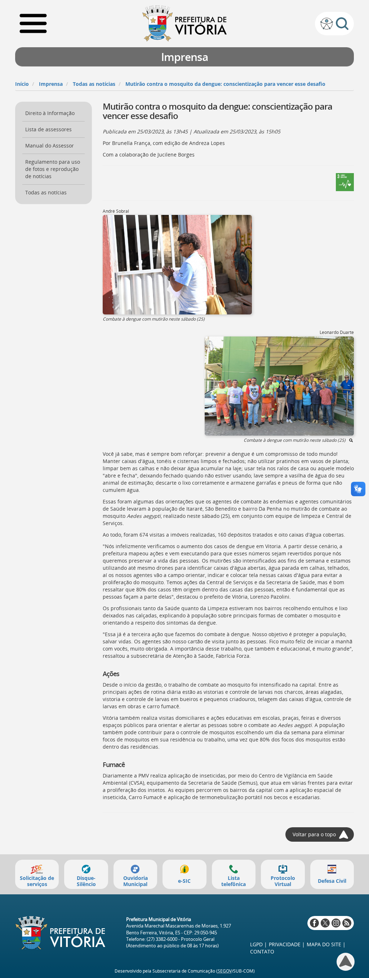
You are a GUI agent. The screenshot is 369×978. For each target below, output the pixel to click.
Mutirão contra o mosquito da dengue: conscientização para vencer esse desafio (225, 83)
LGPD (256, 944)
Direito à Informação (50, 113)
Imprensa (51, 83)
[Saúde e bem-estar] (345, 181)
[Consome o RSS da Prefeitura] (346, 923)
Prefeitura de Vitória (185, 23)
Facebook (314, 923)
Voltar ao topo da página (346, 962)
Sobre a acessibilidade (326, 23)
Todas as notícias (94, 83)
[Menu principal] (33, 23)
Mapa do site (324, 944)
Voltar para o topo (314, 834)
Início (22, 83)
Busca (342, 23)
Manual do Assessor (49, 145)
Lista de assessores (48, 129)
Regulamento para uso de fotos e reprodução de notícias (52, 169)
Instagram (336, 923)
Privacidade (285, 944)
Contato (262, 951)
